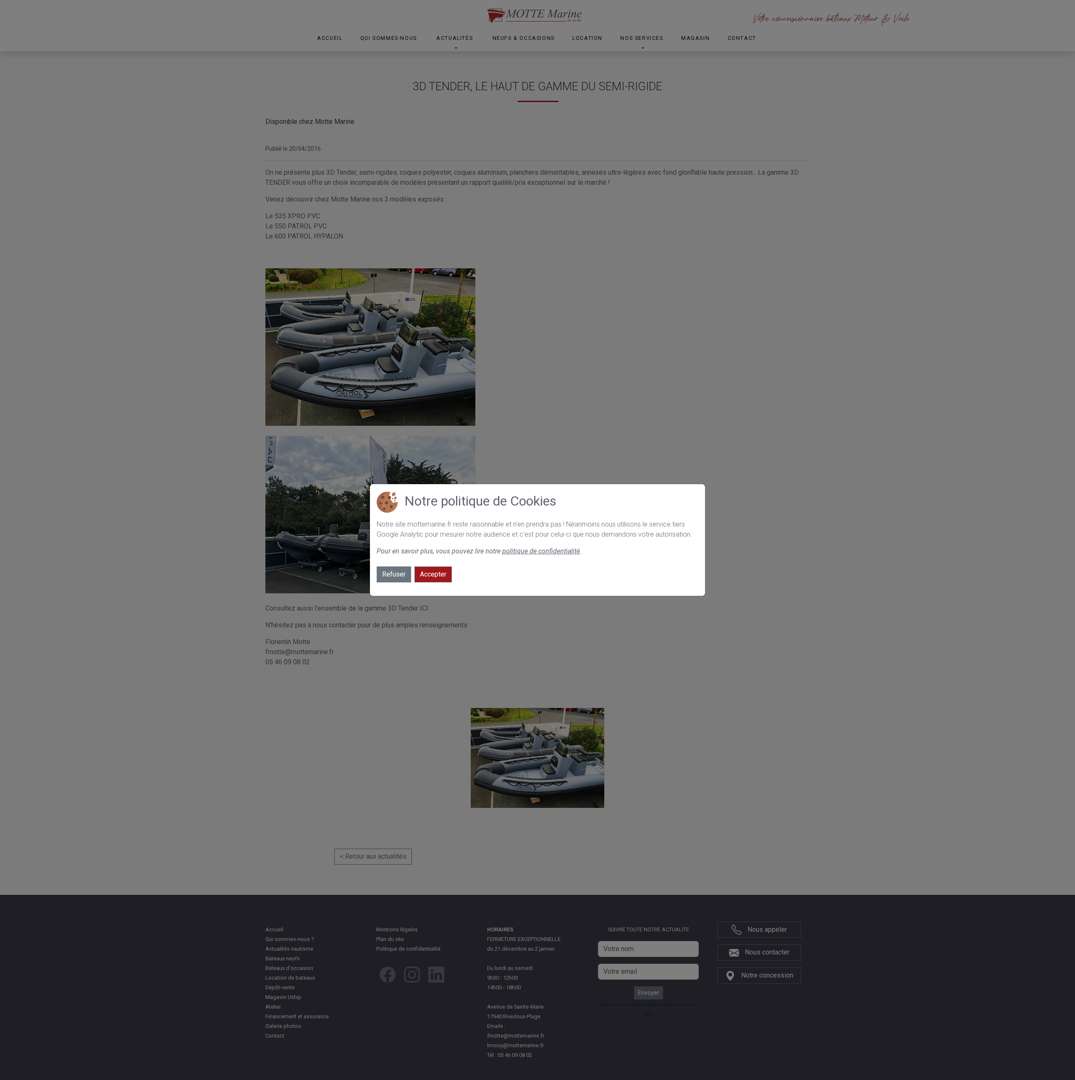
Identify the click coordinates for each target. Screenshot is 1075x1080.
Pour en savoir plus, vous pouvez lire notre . (479, 551)
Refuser (394, 574)
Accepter (433, 574)
